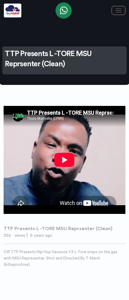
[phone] (64, 10)
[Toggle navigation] (118, 10)
